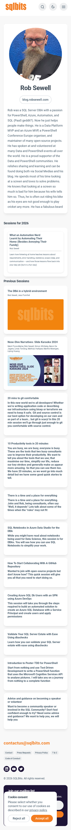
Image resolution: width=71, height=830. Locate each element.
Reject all (19, 818)
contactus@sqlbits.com (27, 743)
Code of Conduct (12, 758)
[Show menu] (64, 7)
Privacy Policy (41, 753)
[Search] (42, 7)
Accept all (42, 818)
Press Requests (24, 753)
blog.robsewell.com (35, 99)
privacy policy (38, 810)
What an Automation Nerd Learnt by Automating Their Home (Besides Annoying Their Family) (28, 240)
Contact (8, 753)
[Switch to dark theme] (53, 7)
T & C (54, 753)
